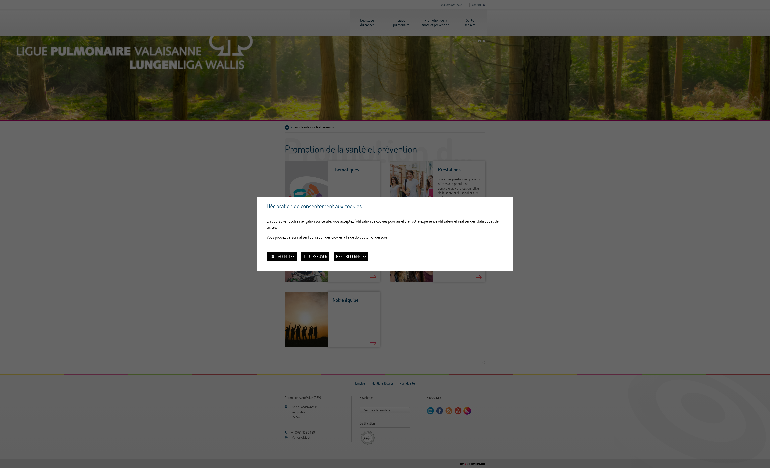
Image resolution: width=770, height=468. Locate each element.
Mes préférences (351, 256)
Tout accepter (282, 256)
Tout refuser (315, 256)
